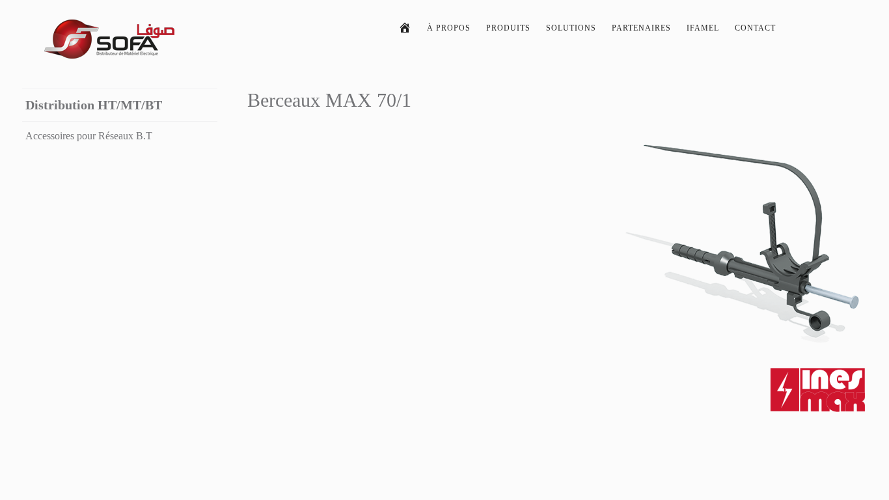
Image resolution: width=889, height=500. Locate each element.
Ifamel (703, 28)
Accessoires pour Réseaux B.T (88, 135)
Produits (508, 28)
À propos (449, 28)
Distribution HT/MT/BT (93, 105)
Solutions (571, 28)
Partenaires (641, 28)
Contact (755, 28)
